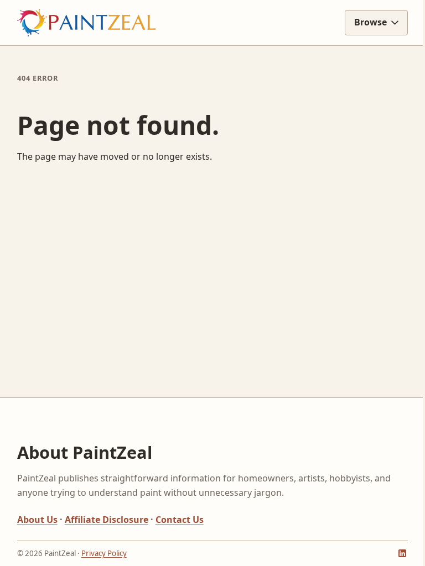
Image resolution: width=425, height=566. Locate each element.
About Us (37, 519)
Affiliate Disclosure (106, 519)
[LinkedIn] (394, 550)
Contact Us (180, 519)
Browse (362, 22)
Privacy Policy (104, 553)
